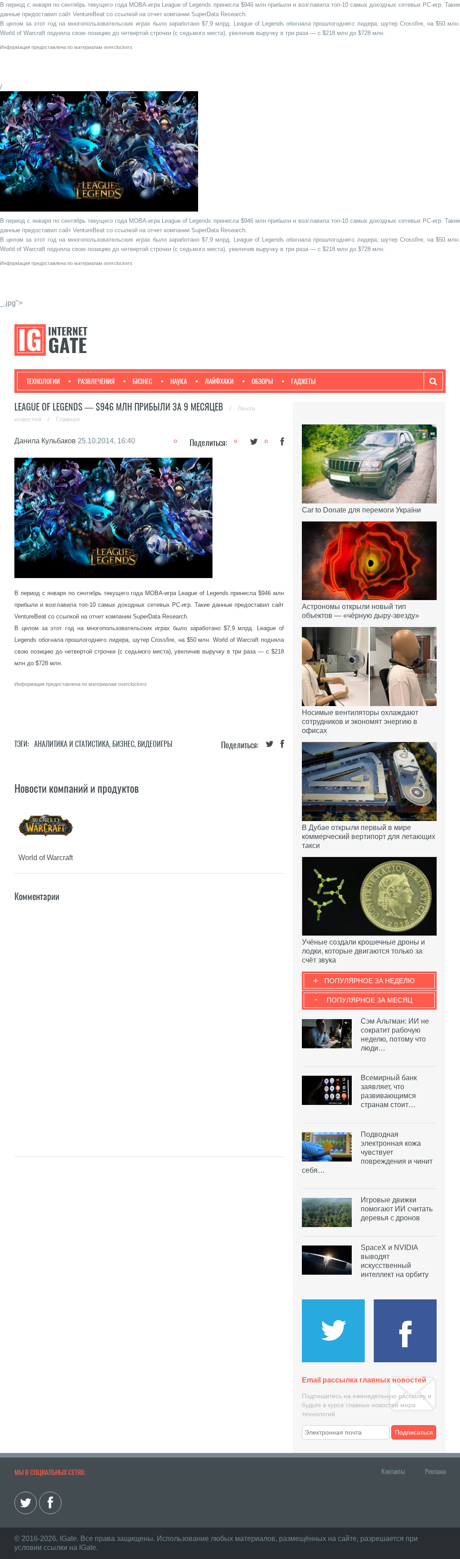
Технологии (43, 381)
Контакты (393, 1471)
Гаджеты (303, 381)
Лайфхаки (219, 381)
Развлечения (96, 381)
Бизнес (142, 381)
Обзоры (262, 381)
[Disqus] (149, 1016)
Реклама (435, 1471)
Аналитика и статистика (71, 744)
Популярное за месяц (369, 1000)
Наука (178, 381)
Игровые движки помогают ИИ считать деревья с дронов (397, 1209)
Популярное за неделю (369, 981)
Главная (68, 419)
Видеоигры (154, 744)
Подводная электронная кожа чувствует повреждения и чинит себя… (367, 1152)
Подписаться (414, 1432)
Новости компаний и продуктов (76, 788)
